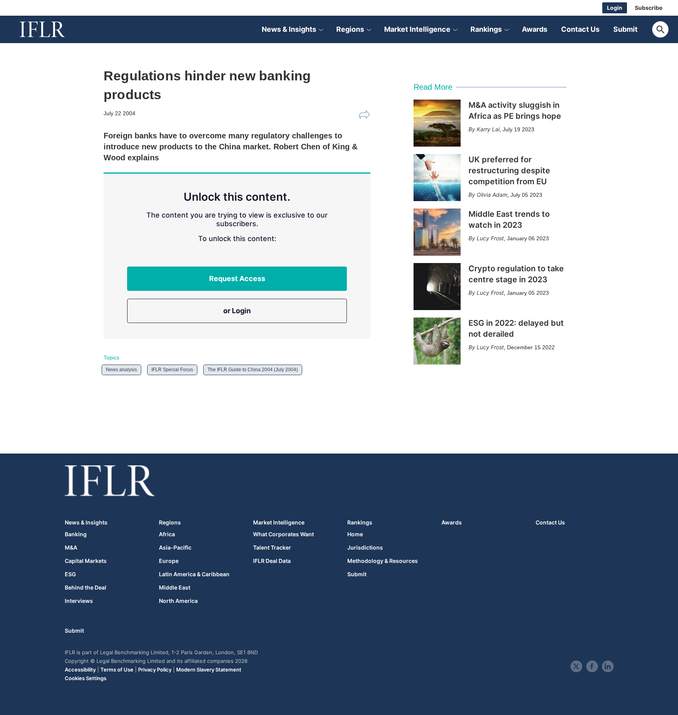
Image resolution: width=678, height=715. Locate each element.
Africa (167, 534)
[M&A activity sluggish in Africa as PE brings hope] (437, 123)
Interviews (79, 601)
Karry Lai (488, 129)
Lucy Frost (490, 238)
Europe (169, 561)
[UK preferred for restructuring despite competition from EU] (437, 177)
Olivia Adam (492, 194)
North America (178, 601)
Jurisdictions (365, 547)
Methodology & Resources (382, 561)
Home (355, 534)
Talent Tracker (272, 547)
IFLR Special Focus (172, 369)
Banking (76, 534)
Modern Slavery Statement (208, 669)
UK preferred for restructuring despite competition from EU (509, 170)
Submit (625, 29)
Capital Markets (86, 561)
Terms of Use (116, 669)
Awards (534, 29)
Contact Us (580, 29)
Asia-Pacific (175, 547)
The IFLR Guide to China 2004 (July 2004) (253, 369)
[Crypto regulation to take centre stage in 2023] (437, 286)
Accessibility (80, 669)
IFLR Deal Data (272, 561)
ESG (70, 574)
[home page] (51, 29)
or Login (237, 311)
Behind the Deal (85, 587)
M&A (71, 547)
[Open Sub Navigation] (321, 29)
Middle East (174, 587)
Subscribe (648, 7)
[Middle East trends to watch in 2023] (437, 232)
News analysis (121, 369)
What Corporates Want (283, 534)
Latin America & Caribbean (194, 574)
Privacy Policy (154, 669)
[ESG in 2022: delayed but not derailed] (437, 341)
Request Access (237, 278)
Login (614, 7)
